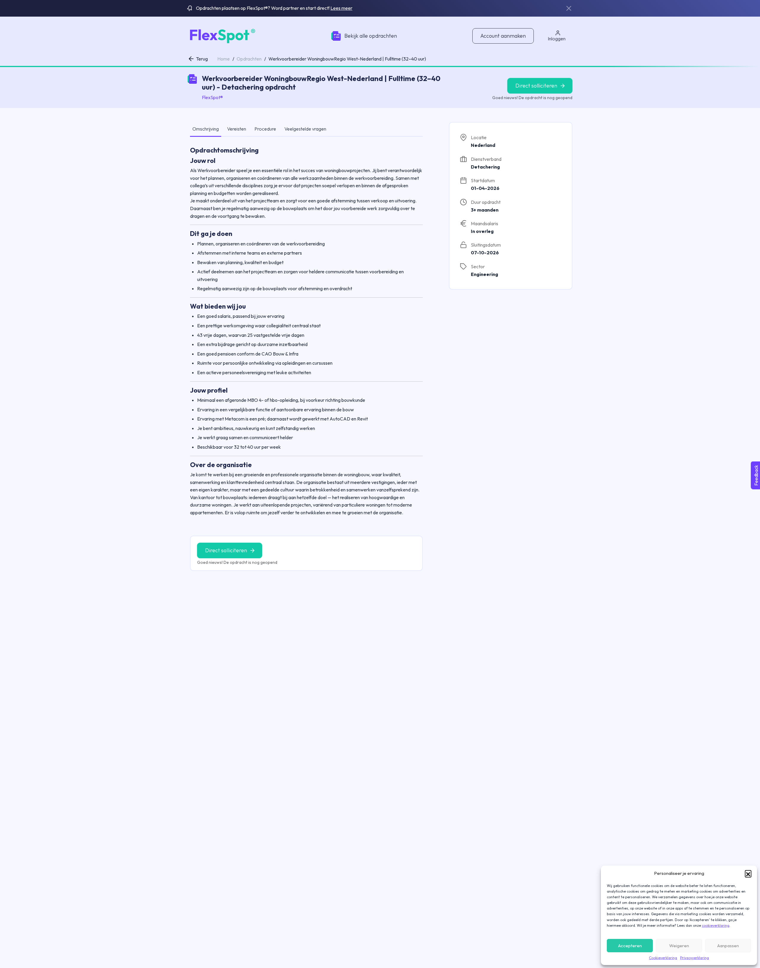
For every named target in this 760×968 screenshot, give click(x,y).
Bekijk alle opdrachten (370, 35)
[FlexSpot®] (222, 35)
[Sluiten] (568, 8)
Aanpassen (728, 945)
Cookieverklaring (663, 958)
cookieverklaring (715, 925)
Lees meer (341, 8)
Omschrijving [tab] (205, 129)
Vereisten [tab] (236, 129)
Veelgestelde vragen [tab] (305, 129)
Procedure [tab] (265, 129)
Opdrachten (249, 59)
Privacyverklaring (694, 958)
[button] (748, 873)
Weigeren (679, 945)
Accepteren (630, 945)
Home (223, 59)
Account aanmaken (503, 35)
